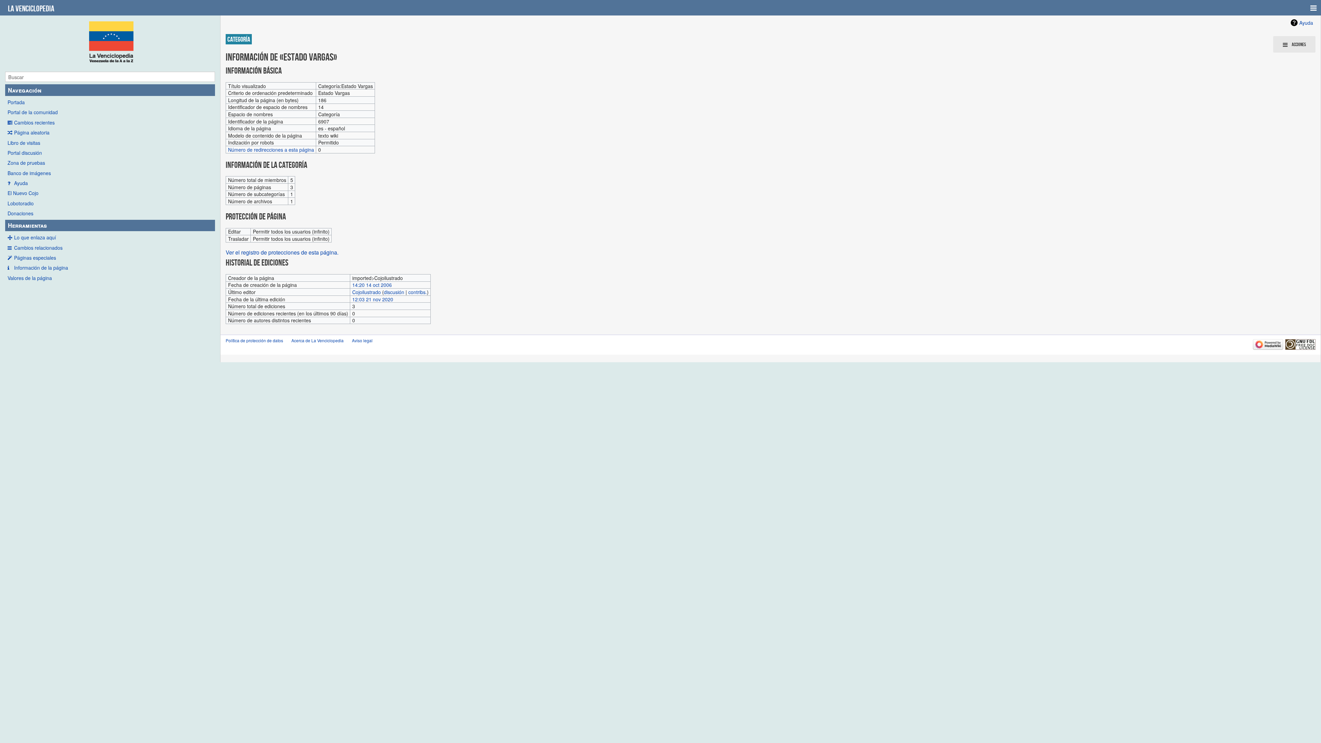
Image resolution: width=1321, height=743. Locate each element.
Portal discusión (25, 152)
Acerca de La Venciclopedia (317, 340)
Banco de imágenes (29, 173)
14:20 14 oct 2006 (372, 284)
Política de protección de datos (254, 340)
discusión (394, 292)
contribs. (417, 292)
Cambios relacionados (38, 247)
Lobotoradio (21, 203)
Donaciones (20, 213)
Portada (16, 102)
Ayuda (21, 183)
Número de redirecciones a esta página (271, 149)
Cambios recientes (34, 122)
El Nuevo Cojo (23, 193)
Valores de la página (30, 277)
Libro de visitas (24, 142)
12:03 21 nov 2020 (372, 299)
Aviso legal (362, 340)
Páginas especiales (35, 257)
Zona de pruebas (26, 162)
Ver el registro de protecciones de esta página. (282, 252)
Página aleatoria (32, 132)
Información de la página (41, 267)
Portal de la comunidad (33, 112)
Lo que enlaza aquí (35, 237)
